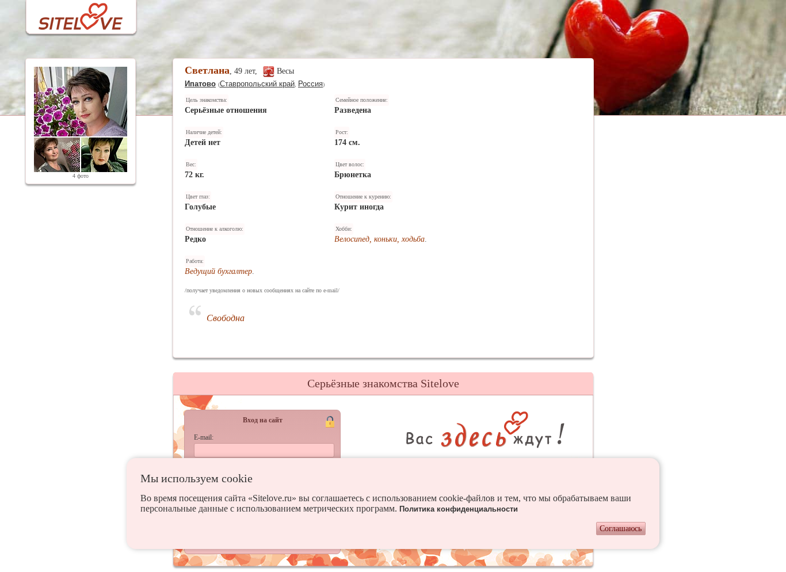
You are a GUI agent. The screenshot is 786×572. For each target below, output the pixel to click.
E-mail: (203, 437)
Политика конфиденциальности (458, 509)
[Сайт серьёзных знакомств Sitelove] (71, 13)
